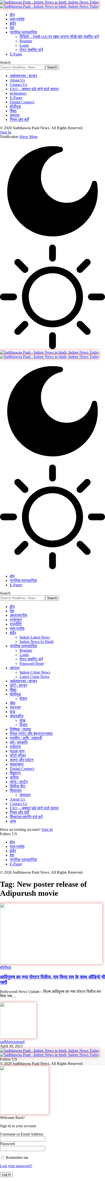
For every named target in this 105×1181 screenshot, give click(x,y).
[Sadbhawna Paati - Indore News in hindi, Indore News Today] (49, 4)
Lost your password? (16, 1166)
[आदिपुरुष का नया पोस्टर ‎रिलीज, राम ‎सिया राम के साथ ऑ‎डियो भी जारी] (51, 963)
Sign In (47, 829)
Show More (28, 137)
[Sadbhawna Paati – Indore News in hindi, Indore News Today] (49, 1052)
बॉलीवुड (5, 967)
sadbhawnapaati (12, 1042)
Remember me (16, 1157)
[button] (5, 132)
